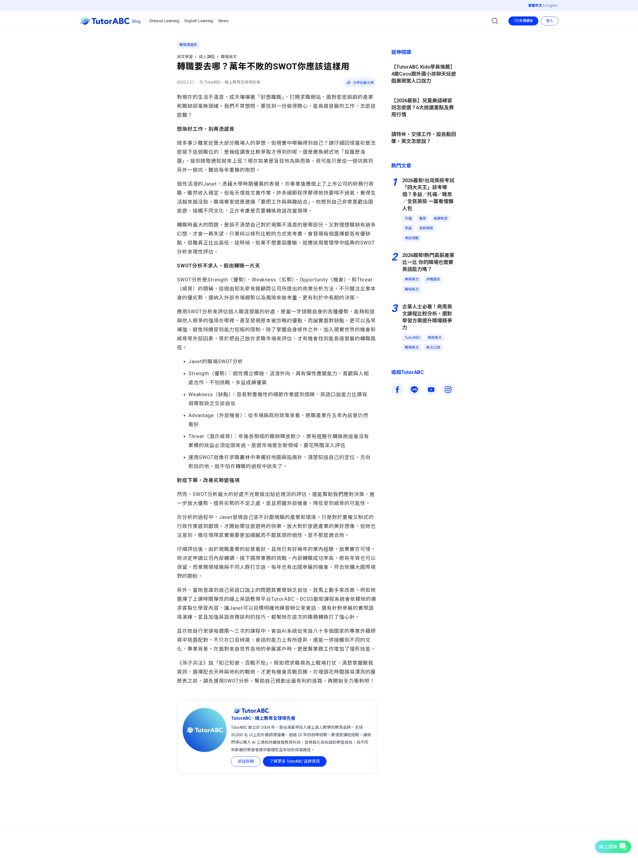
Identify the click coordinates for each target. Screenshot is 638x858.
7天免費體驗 (523, 21)
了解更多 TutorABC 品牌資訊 (295, 761)
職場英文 (229, 56)
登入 (549, 21)
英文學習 (185, 56)
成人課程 (207, 56)
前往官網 (246, 761)
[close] (333, 30)
